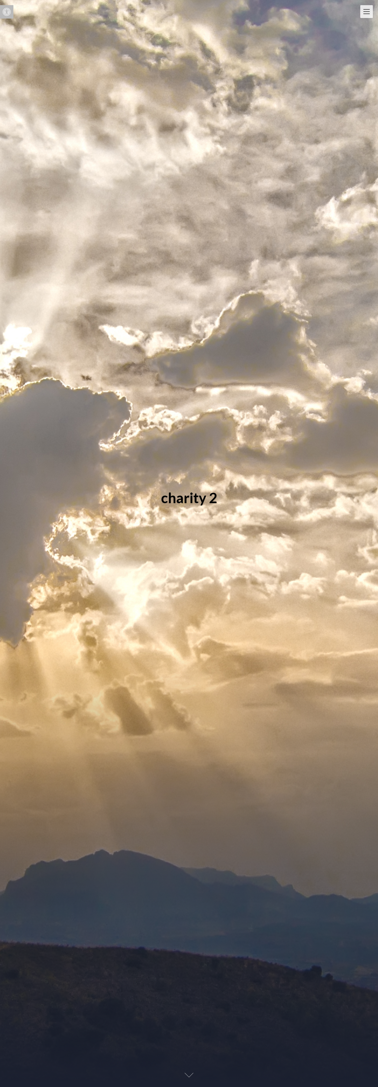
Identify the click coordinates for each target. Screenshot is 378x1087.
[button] (6, 12)
